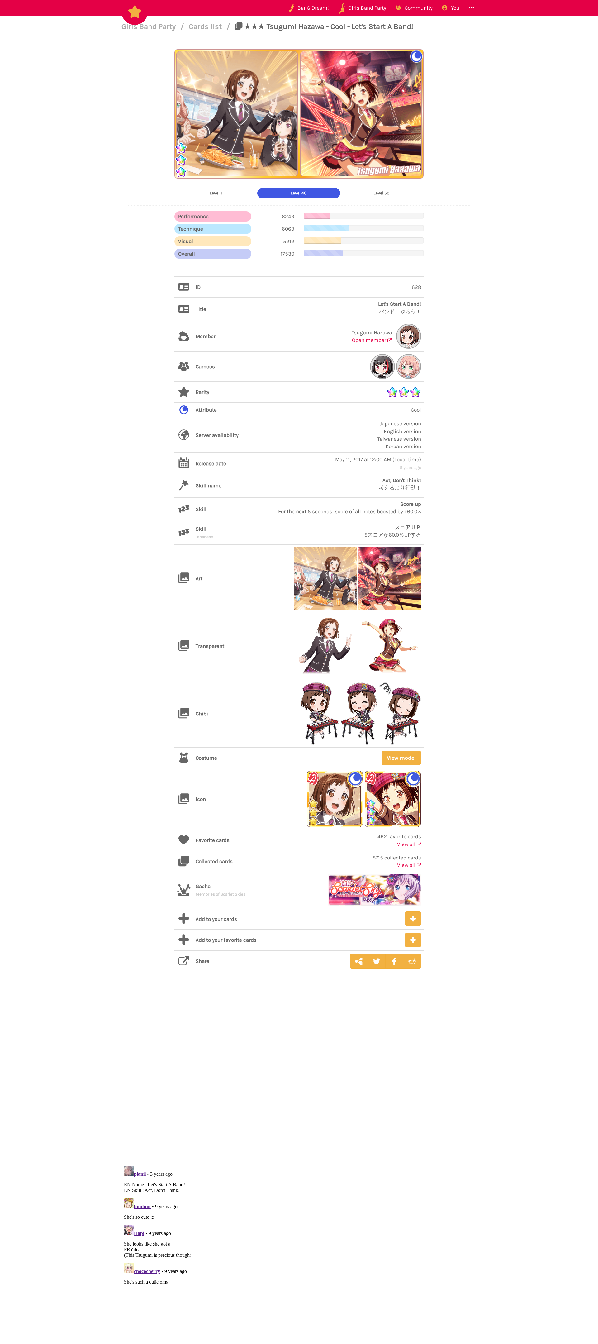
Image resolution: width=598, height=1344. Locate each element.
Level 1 (216, 193)
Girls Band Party (149, 26)
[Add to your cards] (413, 918)
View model (401, 757)
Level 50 (381, 193)
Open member (369, 340)
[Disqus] (299, 1072)
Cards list (206, 26)
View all (407, 844)
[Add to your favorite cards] (413, 940)
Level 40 (298, 193)
